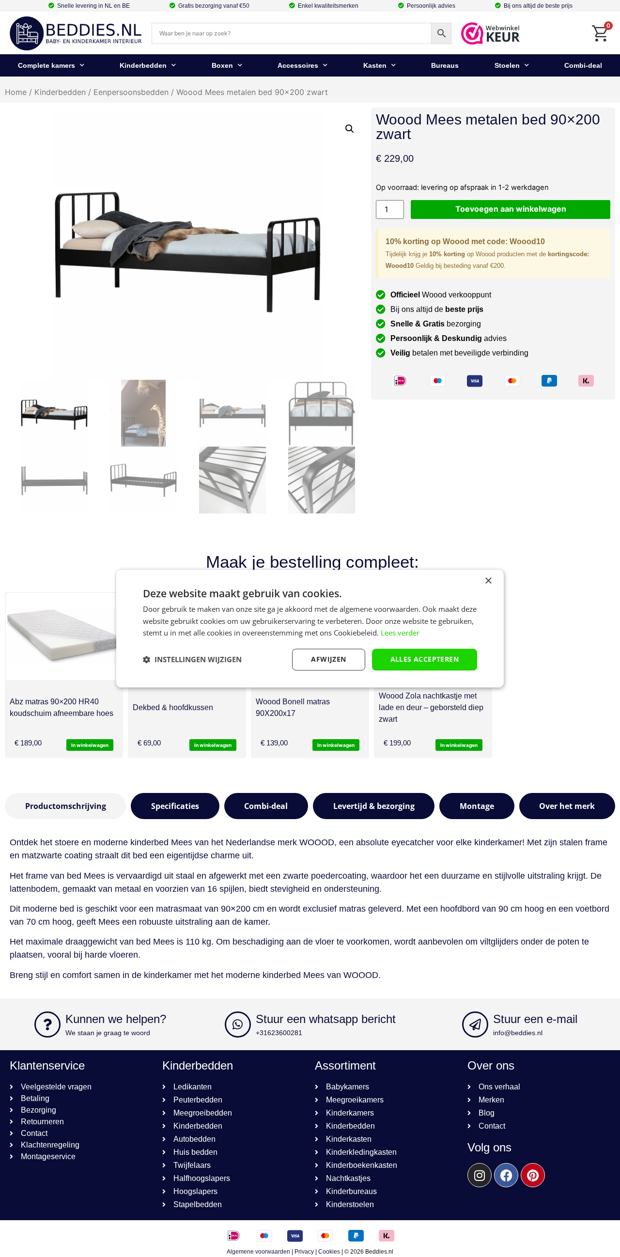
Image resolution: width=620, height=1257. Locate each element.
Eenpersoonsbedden (131, 92)
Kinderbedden (143, 65)
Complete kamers (46, 65)
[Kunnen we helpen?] (47, 1024)
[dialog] (310, 628)
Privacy (304, 1251)
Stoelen (507, 65)
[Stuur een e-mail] (475, 1024)
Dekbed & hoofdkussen (173, 707)
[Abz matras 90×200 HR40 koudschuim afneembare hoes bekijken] (64, 636)
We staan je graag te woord (107, 1033)
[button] (349, 129)
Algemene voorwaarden (258, 1251)
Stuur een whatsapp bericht (326, 1018)
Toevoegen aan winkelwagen (510, 209)
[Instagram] (479, 1175)
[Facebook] (506, 1175)
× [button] (488, 581)
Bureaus (445, 65)
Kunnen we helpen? (115, 1018)
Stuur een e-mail (535, 1018)
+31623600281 (279, 1033)
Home (16, 92)
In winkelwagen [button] (89, 745)
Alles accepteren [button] (424, 659)
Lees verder (400, 633)
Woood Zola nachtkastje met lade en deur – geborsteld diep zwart (431, 707)
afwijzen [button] (328, 659)
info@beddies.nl (517, 1033)
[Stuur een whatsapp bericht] (238, 1024)
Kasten (375, 65)
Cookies (329, 1251)
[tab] (65, 806)
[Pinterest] (533, 1175)
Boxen (222, 65)
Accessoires (298, 65)
